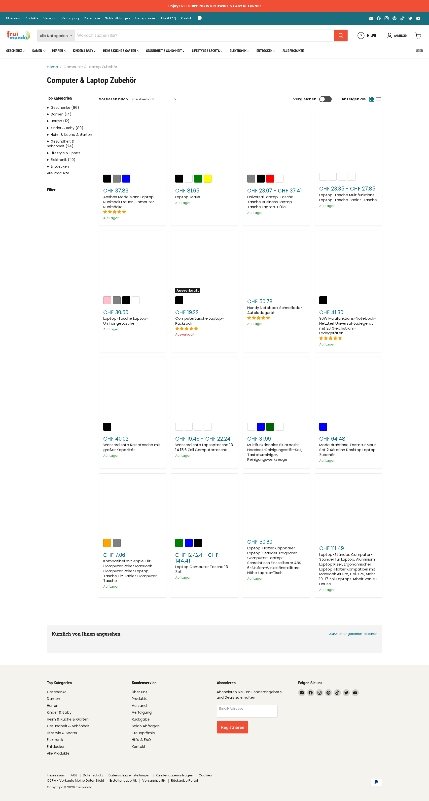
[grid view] (371, 99)
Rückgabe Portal (184, 780)
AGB (74, 775)
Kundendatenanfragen (174, 775)
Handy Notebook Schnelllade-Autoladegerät (274, 310)
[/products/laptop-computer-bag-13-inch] (204, 507)
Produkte (31, 18)
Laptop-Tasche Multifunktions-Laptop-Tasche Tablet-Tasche (348, 197)
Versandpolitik (154, 780)
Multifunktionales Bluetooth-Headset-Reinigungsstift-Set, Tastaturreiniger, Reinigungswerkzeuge (274, 452)
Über (419, 51)
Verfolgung (70, 18)
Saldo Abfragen (117, 18)
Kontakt (187, 18)
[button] (115, 211)
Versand (50, 18)
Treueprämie (145, 18)
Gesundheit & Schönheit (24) (60, 144)
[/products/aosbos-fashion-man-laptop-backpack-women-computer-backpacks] (132, 143)
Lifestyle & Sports (206, 51)
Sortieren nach (113, 99)
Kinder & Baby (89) (67, 128)
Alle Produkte (293, 51)
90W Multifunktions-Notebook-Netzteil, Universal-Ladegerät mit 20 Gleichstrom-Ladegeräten (347, 326)
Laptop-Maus (187, 196)
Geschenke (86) (65, 107)
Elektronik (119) (63, 159)
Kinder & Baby (83, 51)
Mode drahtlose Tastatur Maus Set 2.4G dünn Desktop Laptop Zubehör (347, 449)
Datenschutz (93, 775)
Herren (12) (60, 121)
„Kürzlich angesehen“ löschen (353, 634)
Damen (37, 51)
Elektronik (238, 51)
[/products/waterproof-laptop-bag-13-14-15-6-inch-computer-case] (204, 390)
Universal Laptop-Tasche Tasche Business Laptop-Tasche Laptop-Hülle (270, 201)
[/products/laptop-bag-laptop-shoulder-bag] (132, 264)
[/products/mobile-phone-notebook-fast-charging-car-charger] (276, 264)
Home (52, 67)
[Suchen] (341, 35)
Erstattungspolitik (123, 780)
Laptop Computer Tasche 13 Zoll (201, 569)
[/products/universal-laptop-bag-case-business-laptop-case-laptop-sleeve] (276, 143)
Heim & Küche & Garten (120, 51)
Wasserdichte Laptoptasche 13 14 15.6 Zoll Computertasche (204, 447)
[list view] (378, 99)
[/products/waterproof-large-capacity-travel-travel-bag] (132, 390)
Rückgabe (92, 18)
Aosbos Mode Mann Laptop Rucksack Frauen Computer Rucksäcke (128, 201)
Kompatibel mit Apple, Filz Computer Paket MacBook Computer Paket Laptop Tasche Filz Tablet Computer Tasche (130, 570)
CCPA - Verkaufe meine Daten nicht (75, 780)
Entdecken (264, 51)
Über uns (13, 18)
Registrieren (232, 727)
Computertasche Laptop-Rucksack (199, 321)
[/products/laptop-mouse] (204, 143)
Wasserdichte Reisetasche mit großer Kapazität (131, 447)
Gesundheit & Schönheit (164, 51)
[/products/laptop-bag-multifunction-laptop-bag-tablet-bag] (348, 142)
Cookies (205, 775)
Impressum (56, 775)
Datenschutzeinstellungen (129, 775)
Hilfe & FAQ (168, 18)
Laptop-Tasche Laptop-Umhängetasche (125, 321)
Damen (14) (61, 114)
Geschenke (14, 51)
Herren (58, 51)
